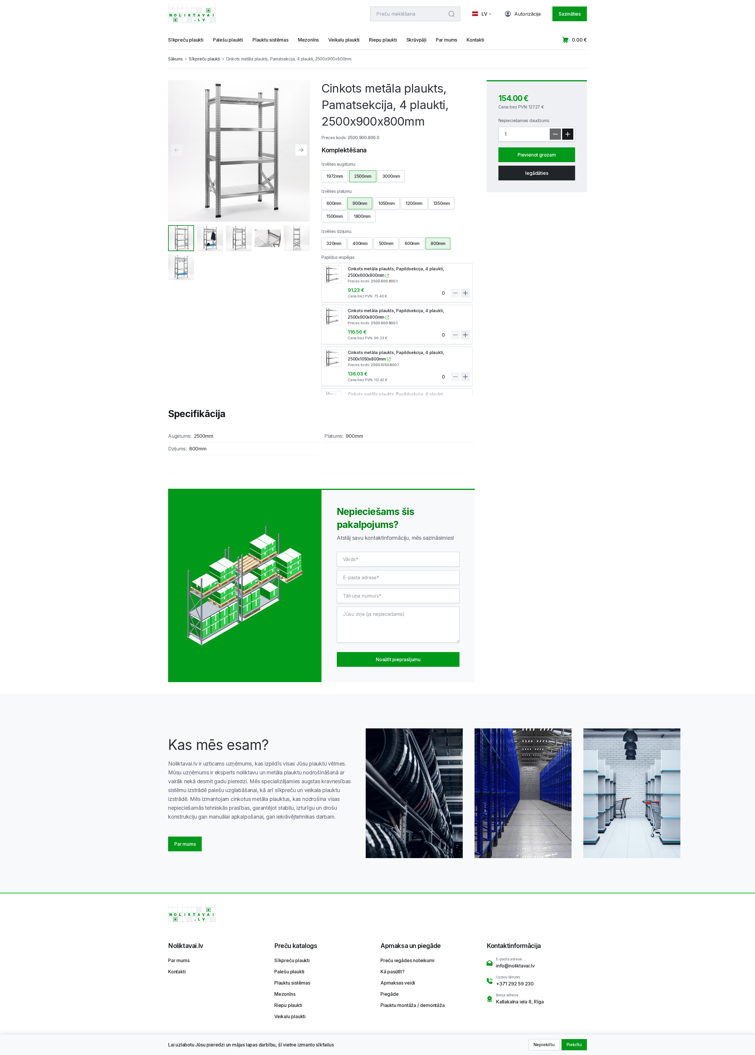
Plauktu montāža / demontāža (412, 1005)
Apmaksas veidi (397, 983)
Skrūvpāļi (416, 40)
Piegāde (389, 994)
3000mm (391, 176)
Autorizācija (527, 14)
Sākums (175, 58)
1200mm (414, 203)
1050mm (386, 203)
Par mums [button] (185, 844)
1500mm (334, 216)
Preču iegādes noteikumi (407, 960)
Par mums (446, 40)
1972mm (334, 176)
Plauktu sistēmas (270, 40)
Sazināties (570, 14)
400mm (359, 243)
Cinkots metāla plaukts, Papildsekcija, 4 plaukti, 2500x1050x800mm (396, 355)
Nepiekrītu (544, 1044)
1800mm (362, 216)
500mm (386, 243)
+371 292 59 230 (515, 984)
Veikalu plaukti (344, 40)
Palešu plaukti (228, 40)
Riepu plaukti (383, 40)
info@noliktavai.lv (515, 966)
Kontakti (475, 40)
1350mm (442, 203)
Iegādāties (536, 173)
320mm (333, 243)
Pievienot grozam (537, 155)
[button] (482, 14)
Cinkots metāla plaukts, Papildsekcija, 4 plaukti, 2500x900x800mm (396, 314)
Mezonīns (308, 40)
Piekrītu (574, 1044)
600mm (333, 203)
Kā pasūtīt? (392, 972)
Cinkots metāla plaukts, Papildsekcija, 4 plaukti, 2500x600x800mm (396, 272)
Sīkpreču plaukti (185, 40)
